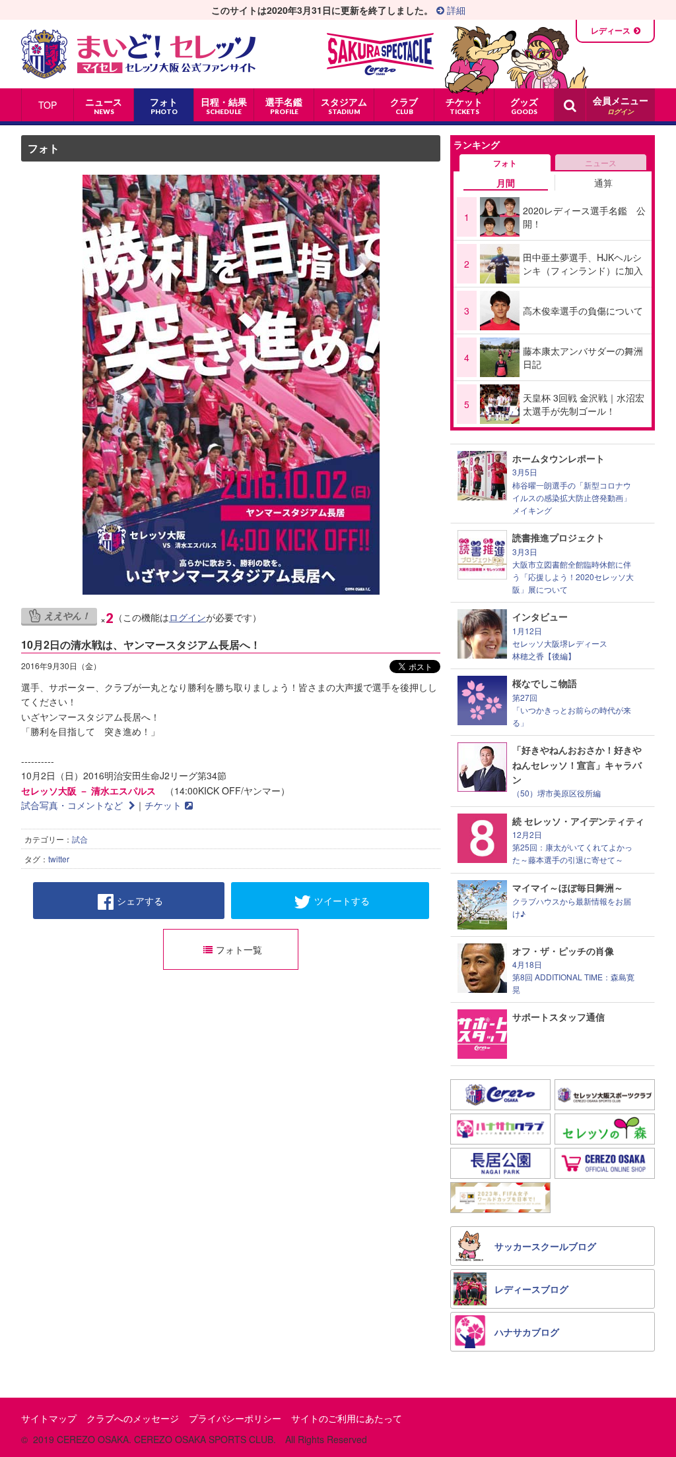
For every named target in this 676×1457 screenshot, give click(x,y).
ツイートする (342, 900)
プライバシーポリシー (235, 1418)
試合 (80, 839)
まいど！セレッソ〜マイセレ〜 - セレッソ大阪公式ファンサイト (138, 54)
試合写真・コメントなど (73, 805)
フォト (43, 148)
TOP (47, 104)
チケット (163, 805)
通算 (603, 182)
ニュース (601, 162)
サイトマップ (49, 1418)
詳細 (454, 9)
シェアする (140, 900)
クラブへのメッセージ (132, 1418)
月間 (505, 182)
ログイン (187, 617)
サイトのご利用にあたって (346, 1418)
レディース (610, 30)
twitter (58, 858)
